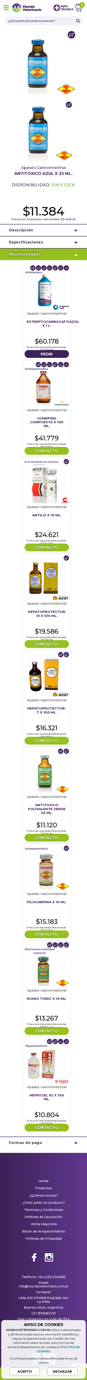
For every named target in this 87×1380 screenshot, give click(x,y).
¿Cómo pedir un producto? (43, 1203)
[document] (43, 1348)
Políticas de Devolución (43, 1217)
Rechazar (62, 1372)
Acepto (24, 1372)
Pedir (47, 354)
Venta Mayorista (44, 1224)
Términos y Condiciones (43, 1210)
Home (43, 1181)
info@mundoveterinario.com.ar (43, 1286)
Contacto (46, 450)
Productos (43, 1188)
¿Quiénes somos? (43, 1195)
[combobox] (39, 20)
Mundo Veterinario (28, 7)
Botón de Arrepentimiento (43, 1231)
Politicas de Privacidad (43, 1239)
